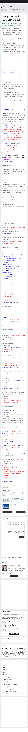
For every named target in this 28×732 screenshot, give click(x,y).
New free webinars (7, 686)
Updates (3, 654)
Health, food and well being (7, 624)
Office (7, 653)
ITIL (12, 654)
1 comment (21, 25)
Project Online (5, 649)
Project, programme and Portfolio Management (11, 628)
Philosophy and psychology (7, 622)
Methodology (20, 648)
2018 (4, 664)
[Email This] (3, 487)
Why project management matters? (10, 691)
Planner (12, 655)
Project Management (18, 649)
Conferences (12, 653)
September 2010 (7, 682)
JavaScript (7, 655)
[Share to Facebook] (7, 487)
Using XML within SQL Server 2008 (10, 684)
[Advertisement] (14, 594)
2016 (4, 667)
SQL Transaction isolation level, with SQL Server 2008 (14, 693)
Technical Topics (14, 25)
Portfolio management (20, 652)
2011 (4, 674)
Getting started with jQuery (9, 689)
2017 (4, 665)
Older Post (21, 512)
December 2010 (7, 677)
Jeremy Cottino (7, 6)
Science (3, 629)
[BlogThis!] (4, 487)
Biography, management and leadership (10, 625)
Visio (16, 655)
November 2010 (7, 679)
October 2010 (7, 681)
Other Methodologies (18, 654)
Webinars (20, 655)
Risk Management (21, 653)
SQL (10, 25)
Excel (8, 654)
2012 (4, 672)
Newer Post (7, 512)
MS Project (14, 651)
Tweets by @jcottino (5, 641)
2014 (4, 670)
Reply (22, 537)
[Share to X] (6, 487)
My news (6, 652)
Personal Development (6, 621)
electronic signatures (12, 524)
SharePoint (12, 652)
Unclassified (4, 630)
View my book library (14, 633)
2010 (4, 676)
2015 (4, 669)
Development (5, 25)
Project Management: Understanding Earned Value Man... (15, 688)
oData (8, 656)
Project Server (5, 651)
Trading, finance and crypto (7, 626)
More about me (14, 576)
